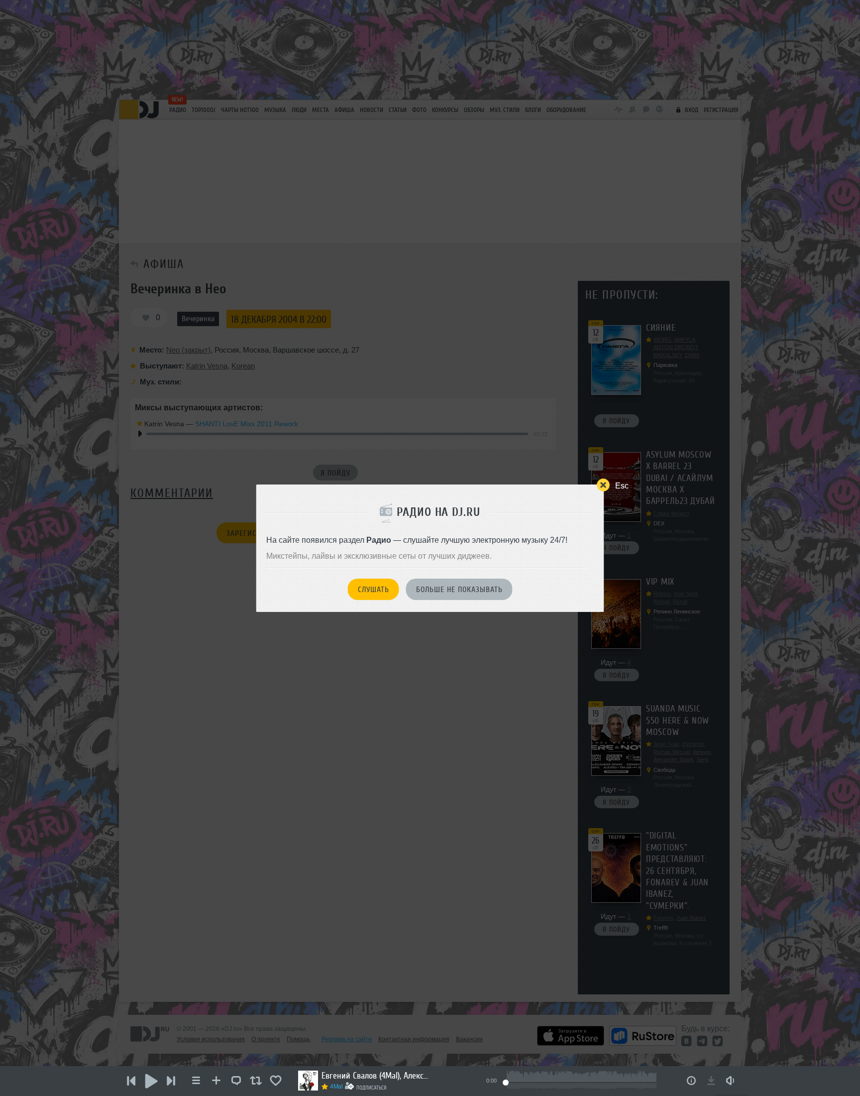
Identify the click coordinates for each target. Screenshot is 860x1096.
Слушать (373, 589)
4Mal (336, 1086)
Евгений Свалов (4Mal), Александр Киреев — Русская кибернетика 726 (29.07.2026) (376, 1076)
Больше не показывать (459, 589)
